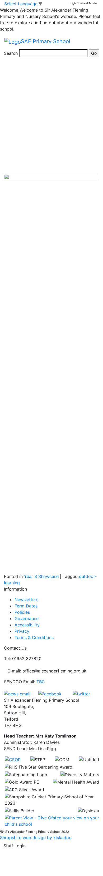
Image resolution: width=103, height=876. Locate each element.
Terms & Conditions (34, 637)
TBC (40, 681)
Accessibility (27, 624)
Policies (22, 612)
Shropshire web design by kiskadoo (36, 837)
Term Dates (26, 605)
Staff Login (14, 845)
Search (11, 53)
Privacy (22, 631)
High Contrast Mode (83, 3)
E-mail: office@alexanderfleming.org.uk (46, 671)
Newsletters (26, 599)
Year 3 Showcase (41, 576)
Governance (27, 618)
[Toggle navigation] (91, 41)
